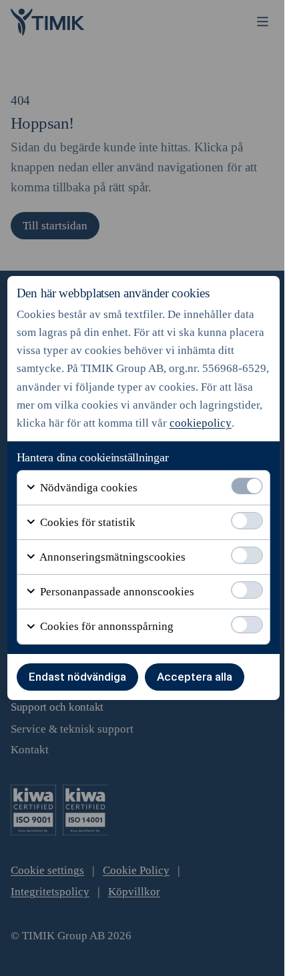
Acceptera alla (194, 676)
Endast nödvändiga (77, 676)
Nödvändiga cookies (87, 487)
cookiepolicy (201, 423)
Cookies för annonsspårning (105, 626)
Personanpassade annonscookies (115, 591)
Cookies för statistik (86, 522)
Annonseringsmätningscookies (111, 557)
